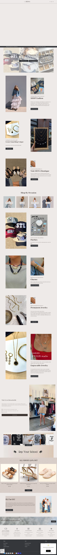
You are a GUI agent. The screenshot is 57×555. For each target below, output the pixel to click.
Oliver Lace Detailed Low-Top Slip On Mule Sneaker (47, 484)
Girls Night (22, 202)
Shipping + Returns (48, 543)
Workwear (48, 202)
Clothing (4, 544)
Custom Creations (6, 546)
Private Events (27, 544)
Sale (4, 548)
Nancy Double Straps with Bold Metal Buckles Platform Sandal (9, 484)
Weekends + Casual (9, 202)
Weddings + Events (35, 202)
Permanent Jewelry (28, 543)
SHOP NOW (28, 445)
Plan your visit (34, 179)
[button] (24, 1)
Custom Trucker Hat (34, 245)
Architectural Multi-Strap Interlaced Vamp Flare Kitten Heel (28, 484)
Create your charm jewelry (35, 285)
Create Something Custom (33, 60)
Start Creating (9, 148)
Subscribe (53, 521)
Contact (26, 546)
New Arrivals (5, 543)
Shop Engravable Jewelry (34, 376)
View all (28, 490)
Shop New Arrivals (24, 60)
